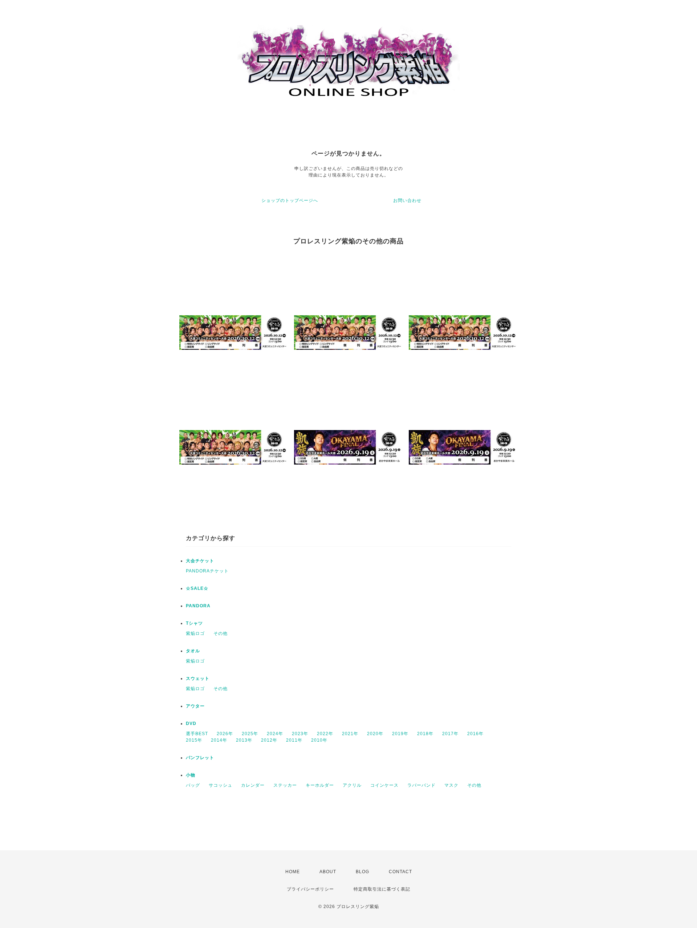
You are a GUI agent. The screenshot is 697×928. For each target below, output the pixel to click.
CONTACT (400, 871)
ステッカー (285, 785)
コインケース (384, 785)
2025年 (250, 733)
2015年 (194, 740)
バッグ (193, 785)
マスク (451, 785)
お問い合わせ (407, 200)
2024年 (275, 733)
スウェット (197, 678)
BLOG (362, 871)
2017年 (450, 733)
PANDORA (198, 605)
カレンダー (253, 785)
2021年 (350, 733)
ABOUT (327, 871)
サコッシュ (220, 785)
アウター (195, 706)
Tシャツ (194, 623)
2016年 (475, 733)
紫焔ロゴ (195, 633)
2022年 (325, 733)
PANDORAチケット (207, 571)
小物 (190, 775)
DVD (191, 723)
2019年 (400, 733)
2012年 (269, 740)
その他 (220, 633)
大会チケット (200, 560)
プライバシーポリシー (310, 889)
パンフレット (200, 757)
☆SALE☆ (197, 588)
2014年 (219, 740)
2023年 (300, 733)
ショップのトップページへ (289, 200)
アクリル (352, 785)
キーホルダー (320, 785)
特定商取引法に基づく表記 (382, 889)
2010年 (319, 740)
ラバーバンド (421, 785)
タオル (193, 650)
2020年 (375, 733)
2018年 (425, 733)
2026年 (225, 733)
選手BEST (197, 733)
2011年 (294, 740)
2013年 (244, 740)
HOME (292, 871)
